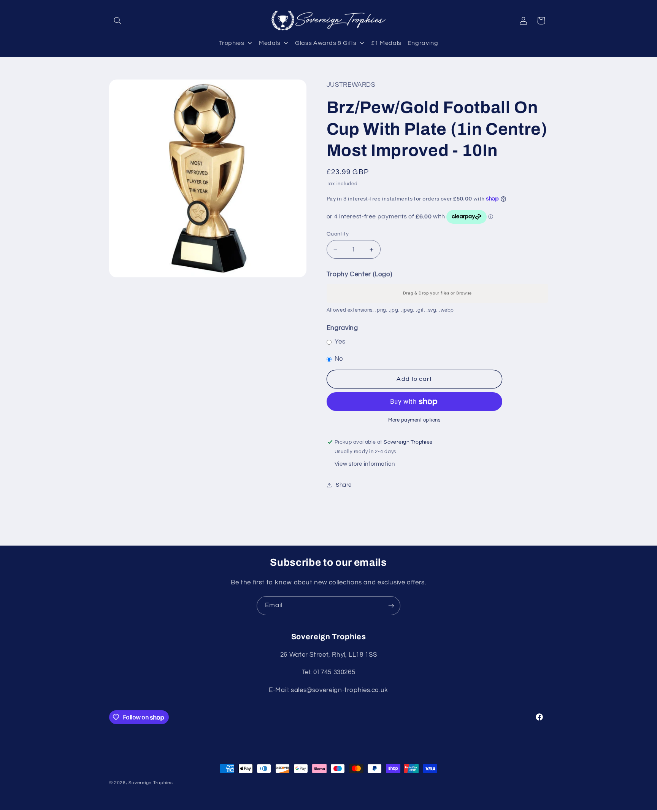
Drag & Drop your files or (437, 293)
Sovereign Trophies (151, 783)
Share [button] (344, 485)
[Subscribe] (391, 605)
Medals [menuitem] (270, 43)
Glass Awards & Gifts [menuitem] (326, 43)
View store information (365, 464)
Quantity (338, 234)
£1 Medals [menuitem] (386, 43)
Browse (464, 293)
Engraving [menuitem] (423, 43)
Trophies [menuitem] (231, 43)
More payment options (414, 420)
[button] (118, 20)
